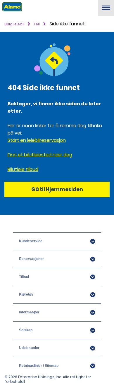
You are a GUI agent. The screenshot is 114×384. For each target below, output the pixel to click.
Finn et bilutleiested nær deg (40, 154)
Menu (106, 10)
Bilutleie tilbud (23, 169)
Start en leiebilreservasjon (37, 140)
